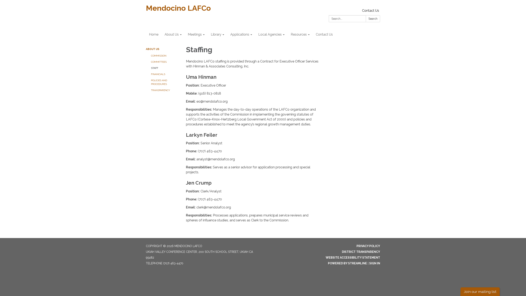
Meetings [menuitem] (195, 34)
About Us (152, 49)
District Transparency (361, 251)
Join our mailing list (480, 291)
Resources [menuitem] (299, 34)
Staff (154, 68)
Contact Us (370, 11)
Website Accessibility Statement (353, 257)
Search (372, 18)
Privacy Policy (368, 246)
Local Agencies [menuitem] (270, 34)
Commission (158, 55)
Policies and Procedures (159, 82)
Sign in (374, 263)
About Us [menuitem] (172, 34)
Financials (158, 74)
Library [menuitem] (216, 34)
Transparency (160, 90)
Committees (159, 61)
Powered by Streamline (347, 263)
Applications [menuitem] (239, 34)
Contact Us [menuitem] (324, 34)
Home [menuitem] (153, 34)
